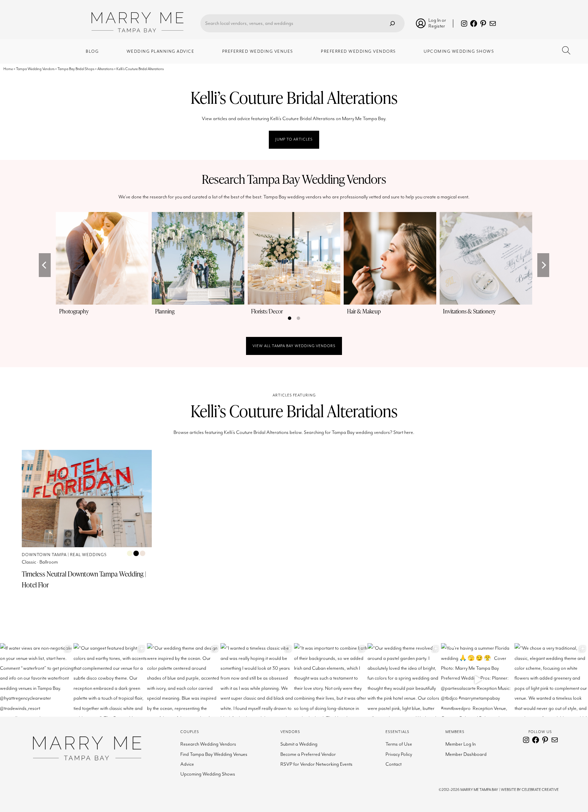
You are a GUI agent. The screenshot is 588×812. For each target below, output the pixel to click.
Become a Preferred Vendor (308, 754)
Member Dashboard (466, 754)
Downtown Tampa (44, 554)
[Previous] (45, 265)
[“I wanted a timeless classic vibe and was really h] (257, 680)
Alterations (105, 69)
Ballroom (48, 562)
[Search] (392, 23)
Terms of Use (399, 744)
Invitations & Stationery (469, 311)
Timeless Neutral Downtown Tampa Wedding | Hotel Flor (84, 579)
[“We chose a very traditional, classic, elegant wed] (551, 680)
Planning (165, 311)
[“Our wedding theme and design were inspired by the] (183, 680)
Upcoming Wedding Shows (207, 774)
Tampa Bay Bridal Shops (76, 69)
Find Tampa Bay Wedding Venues (213, 754)
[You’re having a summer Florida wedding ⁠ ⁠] (477, 680)
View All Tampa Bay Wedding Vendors (294, 346)
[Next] (543, 265)
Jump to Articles (294, 139)
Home (8, 69)
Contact (394, 764)
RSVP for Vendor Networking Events (316, 764)
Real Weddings (88, 554)
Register (436, 26)
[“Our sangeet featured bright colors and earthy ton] (110, 680)
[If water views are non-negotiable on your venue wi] (37, 680)
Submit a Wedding (298, 744)
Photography (74, 311)
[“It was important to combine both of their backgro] (331, 680)
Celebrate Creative (540, 789)
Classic (29, 562)
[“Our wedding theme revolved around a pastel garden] (404, 680)
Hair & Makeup (364, 311)
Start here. (403, 432)
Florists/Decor (267, 311)
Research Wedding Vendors (208, 744)
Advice (187, 764)
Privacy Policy (399, 754)
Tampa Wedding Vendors (35, 69)
